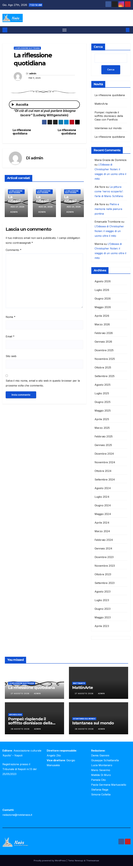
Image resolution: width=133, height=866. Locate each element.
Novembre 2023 (105, 565)
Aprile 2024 (102, 522)
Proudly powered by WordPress (50, 860)
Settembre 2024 (105, 479)
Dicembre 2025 (104, 350)
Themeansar (92, 860)
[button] (122, 30)
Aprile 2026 (102, 315)
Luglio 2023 (102, 600)
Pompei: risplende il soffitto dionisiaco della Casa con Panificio (109, 116)
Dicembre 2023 (104, 557)
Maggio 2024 (103, 514)
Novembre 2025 (105, 358)
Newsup (79, 860)
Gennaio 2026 (103, 341)
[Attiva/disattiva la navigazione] (64, 30)
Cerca (98, 47)
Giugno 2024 (103, 505)
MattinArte (101, 103)
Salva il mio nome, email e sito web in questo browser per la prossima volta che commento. (43, 383)
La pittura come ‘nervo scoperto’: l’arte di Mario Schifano (109, 191)
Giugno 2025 (102, 402)
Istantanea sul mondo (108, 128)
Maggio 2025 (103, 410)
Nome (10, 317)
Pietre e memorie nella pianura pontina (108, 209)
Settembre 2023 (105, 583)
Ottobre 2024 (103, 471)
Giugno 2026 (103, 298)
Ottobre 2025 (103, 367)
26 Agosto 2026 (20, 729)
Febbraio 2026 (104, 333)
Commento (13, 250)
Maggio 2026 (103, 307)
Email (10, 336)
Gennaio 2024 (103, 548)
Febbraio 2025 (104, 436)
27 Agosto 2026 (20, 693)
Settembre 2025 (105, 376)
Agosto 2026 (103, 281)
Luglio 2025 (102, 393)
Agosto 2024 (103, 488)
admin (32, 73)
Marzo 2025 (102, 427)
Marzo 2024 (102, 531)
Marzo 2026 (102, 324)
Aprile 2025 (102, 419)
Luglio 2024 (102, 496)
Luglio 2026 (102, 290)
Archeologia (15, 715)
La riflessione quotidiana (27, 48)
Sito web (11, 356)
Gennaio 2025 (103, 445)
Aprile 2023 (102, 626)
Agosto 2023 (102, 591)
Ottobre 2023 (103, 574)
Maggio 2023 (103, 617)
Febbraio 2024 (104, 539)
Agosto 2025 (102, 384)
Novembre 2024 (105, 462)
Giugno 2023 (102, 608)
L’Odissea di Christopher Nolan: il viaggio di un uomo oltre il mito (109, 231)
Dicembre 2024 (104, 453)
